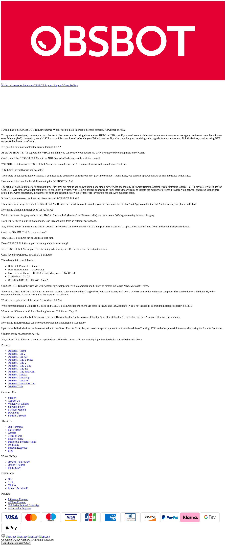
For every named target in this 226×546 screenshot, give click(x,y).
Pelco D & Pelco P (18, 488)
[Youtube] (33, 536)
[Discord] (3, 536)
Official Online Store (19, 461)
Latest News (14, 429)
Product (5, 85)
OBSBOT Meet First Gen (21, 383)
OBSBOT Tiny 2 (17, 362)
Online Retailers (16, 464)
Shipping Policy (16, 406)
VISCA (12, 485)
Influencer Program (18, 499)
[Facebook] (11, 536)
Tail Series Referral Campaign (23, 505)
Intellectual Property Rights (22, 441)
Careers (12, 432)
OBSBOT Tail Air (17, 356)
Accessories (16, 85)
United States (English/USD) (16, 543)
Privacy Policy (15, 438)
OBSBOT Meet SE (18, 380)
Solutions (28, 85)
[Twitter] (44, 536)
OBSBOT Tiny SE (18, 368)
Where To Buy (70, 85)
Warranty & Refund (18, 403)
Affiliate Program (17, 502)
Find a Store (14, 467)
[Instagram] (21, 536)
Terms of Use (15, 435)
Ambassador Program (19, 508)
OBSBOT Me (15, 386)
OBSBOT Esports (43, 85)
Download (13, 412)
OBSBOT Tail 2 (16, 353)
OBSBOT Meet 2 (17, 374)
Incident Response (17, 447)
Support (57, 85)
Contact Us (14, 400)
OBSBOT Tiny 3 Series (20, 359)
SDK (10, 482)
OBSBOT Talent (17, 350)
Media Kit (13, 444)
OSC (10, 479)
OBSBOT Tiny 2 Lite (19, 365)
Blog (10, 450)
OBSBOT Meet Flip (18, 377)
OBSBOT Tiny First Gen (21, 371)
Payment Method (17, 409)
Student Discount (17, 415)
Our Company (15, 426)
